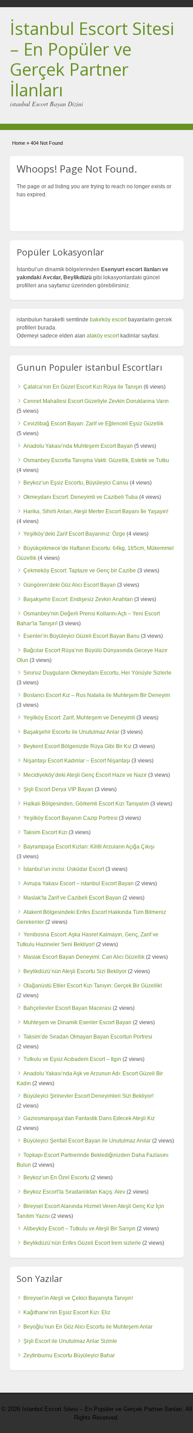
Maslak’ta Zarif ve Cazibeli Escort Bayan (72, 898)
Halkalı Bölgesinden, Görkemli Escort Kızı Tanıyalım (86, 804)
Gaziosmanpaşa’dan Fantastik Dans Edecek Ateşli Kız (89, 1118)
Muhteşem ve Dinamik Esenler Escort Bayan (77, 1022)
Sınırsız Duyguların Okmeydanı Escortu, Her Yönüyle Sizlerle (97, 673)
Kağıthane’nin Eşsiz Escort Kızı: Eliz (66, 1312)
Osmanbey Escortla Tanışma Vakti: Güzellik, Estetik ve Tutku (96, 460)
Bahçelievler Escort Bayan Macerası (67, 1008)
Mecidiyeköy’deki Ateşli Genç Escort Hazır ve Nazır (85, 775)
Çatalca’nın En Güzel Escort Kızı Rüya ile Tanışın (82, 387)
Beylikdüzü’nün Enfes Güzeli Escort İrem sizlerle (82, 1243)
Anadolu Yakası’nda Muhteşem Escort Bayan (78, 446)
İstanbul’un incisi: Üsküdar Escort (63, 869)
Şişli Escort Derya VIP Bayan (58, 789)
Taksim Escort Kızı (45, 832)
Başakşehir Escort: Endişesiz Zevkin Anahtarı (78, 599)
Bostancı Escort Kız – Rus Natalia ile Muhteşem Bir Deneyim (96, 695)
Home (18, 143)
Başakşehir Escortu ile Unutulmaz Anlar (71, 732)
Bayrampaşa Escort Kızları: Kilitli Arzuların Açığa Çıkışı (88, 847)
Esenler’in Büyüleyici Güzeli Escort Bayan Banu (81, 636)
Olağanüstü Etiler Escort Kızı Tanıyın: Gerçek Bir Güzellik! (92, 986)
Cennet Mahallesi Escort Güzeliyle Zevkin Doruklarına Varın (96, 401)
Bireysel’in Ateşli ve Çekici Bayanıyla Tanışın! (78, 1298)
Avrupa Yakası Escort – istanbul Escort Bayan (78, 883)
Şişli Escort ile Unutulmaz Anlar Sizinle (70, 1341)
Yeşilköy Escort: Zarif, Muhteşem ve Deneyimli (79, 717)
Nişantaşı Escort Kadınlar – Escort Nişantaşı (76, 761)
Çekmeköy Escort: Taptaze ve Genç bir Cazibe (79, 570)
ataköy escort (103, 336)
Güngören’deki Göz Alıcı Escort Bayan (69, 585)
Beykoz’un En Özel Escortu (56, 1177)
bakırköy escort (108, 319)
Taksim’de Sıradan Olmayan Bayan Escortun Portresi (87, 1037)
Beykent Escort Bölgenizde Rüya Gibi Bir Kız (77, 746)
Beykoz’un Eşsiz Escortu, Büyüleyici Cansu (75, 483)
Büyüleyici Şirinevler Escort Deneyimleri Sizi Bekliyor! (88, 1096)
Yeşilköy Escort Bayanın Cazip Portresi (70, 818)
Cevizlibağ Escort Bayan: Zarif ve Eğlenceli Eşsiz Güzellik (93, 423)
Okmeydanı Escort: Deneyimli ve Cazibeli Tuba (80, 497)
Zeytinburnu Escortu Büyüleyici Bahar (69, 1355)
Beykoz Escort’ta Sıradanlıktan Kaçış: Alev (74, 1192)
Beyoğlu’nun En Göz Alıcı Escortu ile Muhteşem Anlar (88, 1327)
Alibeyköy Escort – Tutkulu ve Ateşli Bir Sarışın (79, 1228)
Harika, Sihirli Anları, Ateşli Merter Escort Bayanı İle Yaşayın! (95, 511)
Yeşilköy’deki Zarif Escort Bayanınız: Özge (74, 534)
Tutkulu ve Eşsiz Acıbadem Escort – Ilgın (72, 1059)
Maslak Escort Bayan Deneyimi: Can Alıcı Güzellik (84, 957)
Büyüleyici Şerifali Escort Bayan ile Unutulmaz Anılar (87, 1141)
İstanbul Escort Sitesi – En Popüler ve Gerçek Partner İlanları (92, 59)
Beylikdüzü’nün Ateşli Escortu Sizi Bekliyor (75, 971)
